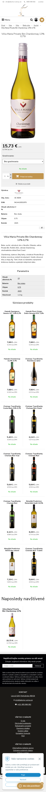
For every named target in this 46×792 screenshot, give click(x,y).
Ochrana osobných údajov (23, 750)
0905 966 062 (30, 2)
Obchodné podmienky (23, 723)
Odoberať (38, 666)
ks (8, 176)
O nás (23, 721)
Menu (7, 19)
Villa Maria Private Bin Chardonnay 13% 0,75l (11, 611)
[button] (42, 783)
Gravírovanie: (8, 156)
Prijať (23, 775)
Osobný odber (23, 731)
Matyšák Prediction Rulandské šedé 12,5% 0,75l (34, 503)
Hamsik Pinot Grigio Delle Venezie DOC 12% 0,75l (34, 313)
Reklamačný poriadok (23, 726)
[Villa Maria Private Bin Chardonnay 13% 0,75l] (23, 91)
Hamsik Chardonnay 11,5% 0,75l (12, 360)
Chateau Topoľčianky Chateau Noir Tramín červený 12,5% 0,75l (34, 550)
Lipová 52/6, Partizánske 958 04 (23, 696)
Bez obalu (21, 283)
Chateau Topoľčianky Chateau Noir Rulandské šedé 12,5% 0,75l (34, 457)
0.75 (19, 287)
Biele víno (26, 25)
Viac (10, 25)
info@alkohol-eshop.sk (13, 2)
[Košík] (42, 19)
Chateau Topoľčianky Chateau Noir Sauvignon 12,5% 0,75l (12, 503)
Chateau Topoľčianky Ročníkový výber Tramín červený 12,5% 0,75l (34, 362)
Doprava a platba (23, 728)
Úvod (3, 25)
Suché (36, 25)
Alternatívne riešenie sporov (23, 748)
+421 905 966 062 (24, 704)
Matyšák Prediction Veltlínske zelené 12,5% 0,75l (12, 550)
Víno (17, 25)
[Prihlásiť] (36, 19)
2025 (19, 291)
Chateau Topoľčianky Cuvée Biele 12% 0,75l (12, 407)
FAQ (23, 736)
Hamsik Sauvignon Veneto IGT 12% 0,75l (12, 312)
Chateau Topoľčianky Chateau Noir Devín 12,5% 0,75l (34, 408)
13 (19, 278)
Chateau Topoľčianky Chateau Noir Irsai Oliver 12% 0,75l (12, 456)
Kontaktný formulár (23, 733)
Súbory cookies (23, 753)
